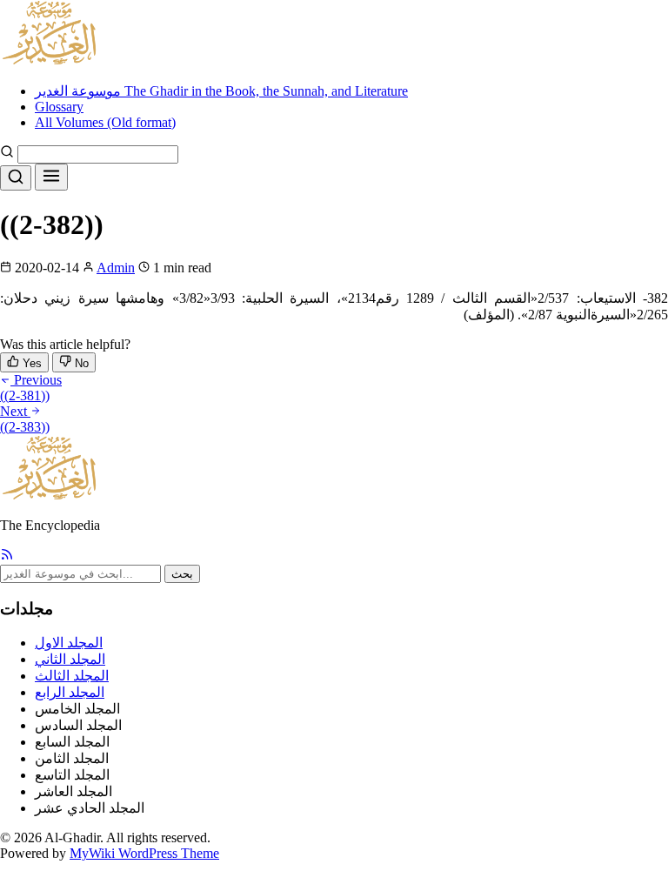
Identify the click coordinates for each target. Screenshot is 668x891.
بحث (182, 573)
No (80, 363)
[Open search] (15, 178)
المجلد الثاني (70, 659)
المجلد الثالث (72, 675)
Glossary (59, 106)
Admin (116, 267)
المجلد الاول (69, 642)
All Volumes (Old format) (105, 122)
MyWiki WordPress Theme (144, 853)
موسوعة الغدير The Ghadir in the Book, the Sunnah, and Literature (221, 91)
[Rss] (7, 556)
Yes (30, 363)
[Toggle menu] (51, 177)
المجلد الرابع (69, 692)
